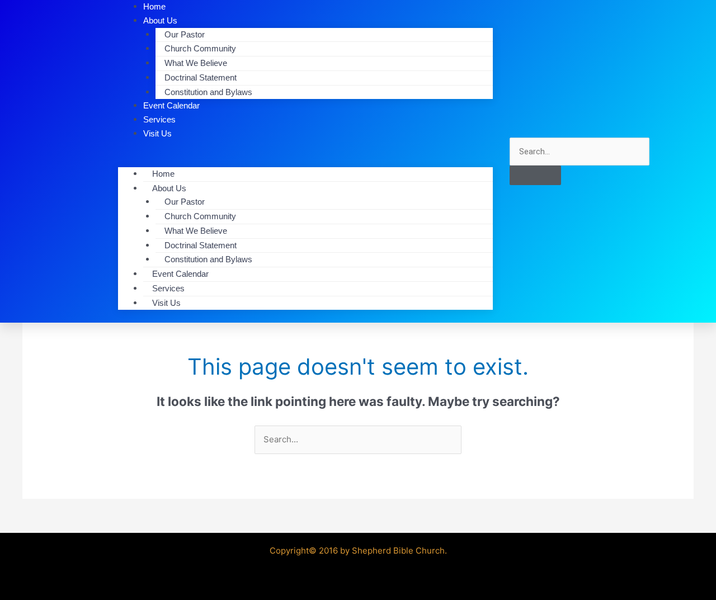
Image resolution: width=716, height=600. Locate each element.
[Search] (535, 175)
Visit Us (157, 133)
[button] (305, 160)
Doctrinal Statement (200, 77)
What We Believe (195, 63)
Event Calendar (180, 273)
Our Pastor (184, 34)
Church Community (200, 48)
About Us (169, 188)
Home (163, 173)
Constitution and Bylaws (208, 92)
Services (168, 288)
